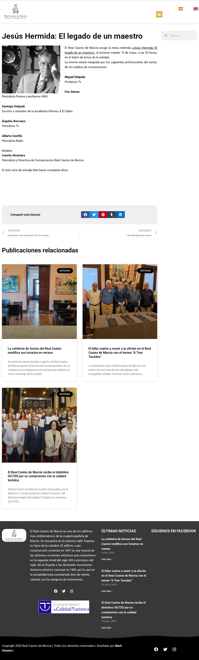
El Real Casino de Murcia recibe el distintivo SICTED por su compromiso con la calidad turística (38, 476)
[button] (159, 14)
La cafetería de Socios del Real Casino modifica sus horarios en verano (34, 351)
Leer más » (106, 559)
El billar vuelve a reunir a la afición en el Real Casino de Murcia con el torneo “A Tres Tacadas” (119, 353)
